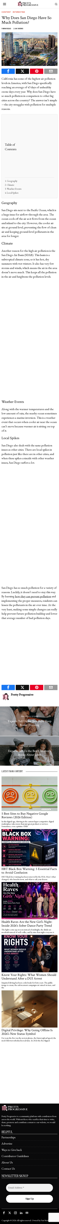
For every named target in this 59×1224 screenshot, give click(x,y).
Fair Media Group (48, 1220)
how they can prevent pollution (33, 596)
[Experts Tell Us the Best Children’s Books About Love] (29, 751)
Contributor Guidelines (15, 1156)
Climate (10, 184)
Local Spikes (12, 192)
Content (6, 12)
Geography (12, 181)
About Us (7, 1162)
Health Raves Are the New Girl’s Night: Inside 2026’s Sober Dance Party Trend (27, 923)
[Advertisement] (29, 146)
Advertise (7, 1143)
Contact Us (8, 1169)
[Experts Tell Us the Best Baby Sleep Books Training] (29, 721)
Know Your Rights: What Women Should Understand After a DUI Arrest (29, 976)
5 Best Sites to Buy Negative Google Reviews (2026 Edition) (25, 815)
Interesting (19, 12)
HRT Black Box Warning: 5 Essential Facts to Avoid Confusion (29, 870)
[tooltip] (8, 71)
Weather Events (14, 188)
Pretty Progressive (22, 695)
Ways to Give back (12, 1150)
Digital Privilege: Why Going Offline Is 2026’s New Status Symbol (27, 1032)
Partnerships (8, 1137)
